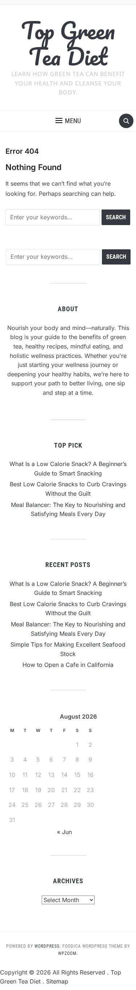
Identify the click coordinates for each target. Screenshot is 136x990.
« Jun (64, 831)
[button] (68, 121)
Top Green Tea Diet (68, 43)
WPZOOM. (68, 953)
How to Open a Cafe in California (68, 664)
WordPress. (47, 946)
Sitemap (57, 981)
